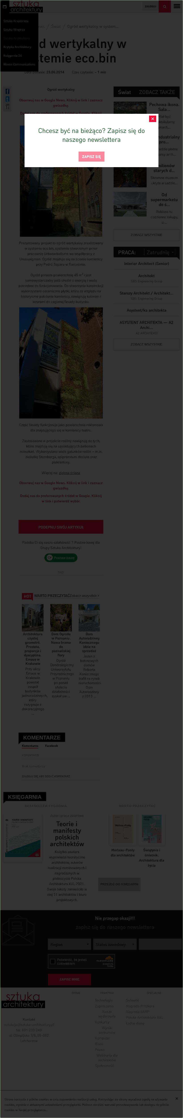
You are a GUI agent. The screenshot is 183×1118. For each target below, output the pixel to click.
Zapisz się (91, 156)
